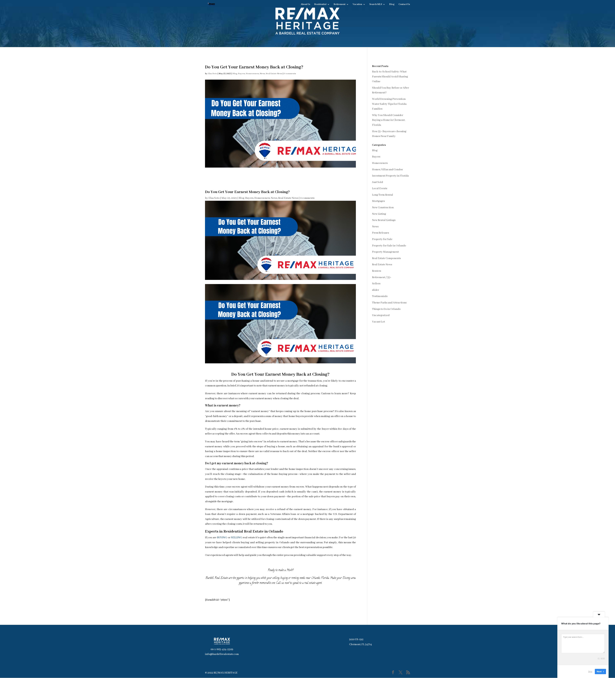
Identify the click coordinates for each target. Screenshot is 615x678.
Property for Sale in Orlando (389, 245)
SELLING (236, 537)
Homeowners (252, 73)
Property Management (385, 252)
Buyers (241, 73)
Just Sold (377, 182)
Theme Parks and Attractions (389, 302)
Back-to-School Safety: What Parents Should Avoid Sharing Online (390, 76)
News (262, 73)
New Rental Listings (383, 220)
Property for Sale (382, 239)
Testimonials (379, 296)
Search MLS (375, 4)
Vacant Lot (378, 321)
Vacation (357, 4)
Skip (590, 671)
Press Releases (380, 233)
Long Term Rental (382, 195)
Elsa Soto (212, 73)
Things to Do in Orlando (386, 309)
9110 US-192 (356, 639)
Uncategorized (381, 315)
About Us (305, 4)
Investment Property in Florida (390, 176)
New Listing (379, 214)
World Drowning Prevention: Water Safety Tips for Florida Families (389, 104)
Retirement (339, 4)
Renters (376, 271)
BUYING (222, 537)
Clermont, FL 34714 (360, 644)
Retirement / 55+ (381, 277)
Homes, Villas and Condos (387, 169)
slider (375, 290)
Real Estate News (274, 73)
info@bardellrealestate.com (222, 654)
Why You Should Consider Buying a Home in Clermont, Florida (388, 120)
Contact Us (404, 4)
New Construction (383, 207)
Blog (391, 4)
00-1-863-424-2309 (222, 649)
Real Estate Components (386, 258)
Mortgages (378, 201)
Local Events (379, 188)
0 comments (290, 73)
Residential (320, 4)
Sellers (376, 283)
